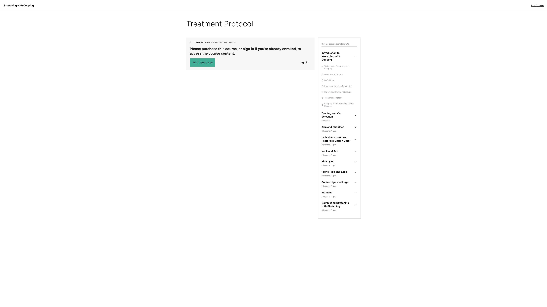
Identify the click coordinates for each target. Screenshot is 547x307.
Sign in (304, 62)
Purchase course (203, 62)
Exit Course (537, 5)
